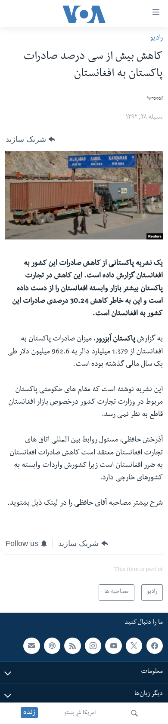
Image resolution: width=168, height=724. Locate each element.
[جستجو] (134, 713)
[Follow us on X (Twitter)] (134, 645)
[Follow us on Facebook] (154, 645)
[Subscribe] (31, 645)
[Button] (30, 139)
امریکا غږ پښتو (80, 713)
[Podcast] (52, 645)
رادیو (156, 38)
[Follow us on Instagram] (93, 645)
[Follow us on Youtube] (113, 645)
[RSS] (72, 645)
